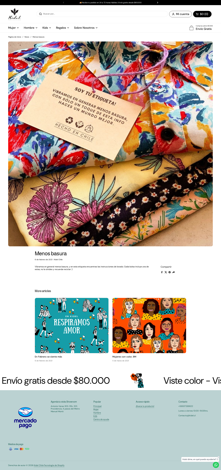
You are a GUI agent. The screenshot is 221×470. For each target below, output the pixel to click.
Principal (97, 406)
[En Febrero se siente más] (72, 325)
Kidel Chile (39, 465)
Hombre (97, 412)
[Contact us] (216, 465)
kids (95, 416)
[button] (202, 14)
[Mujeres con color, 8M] (149, 325)
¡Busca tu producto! (145, 406)
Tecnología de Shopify (54, 465)
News (27, 37)
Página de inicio (14, 37)
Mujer (96, 409)
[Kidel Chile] (14, 14)
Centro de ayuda (101, 419)
